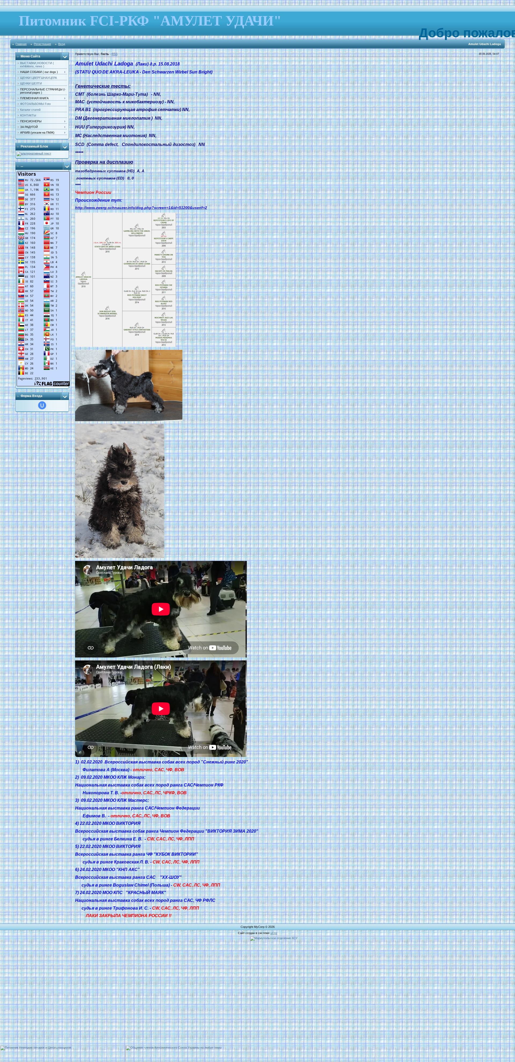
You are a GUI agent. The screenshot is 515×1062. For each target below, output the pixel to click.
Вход (61, 44)
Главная (21, 44)
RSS (114, 54)
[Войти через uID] (42, 405)
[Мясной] (34, 153)
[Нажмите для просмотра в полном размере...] (125, 214)
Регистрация (42, 44)
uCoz (273, 933)
